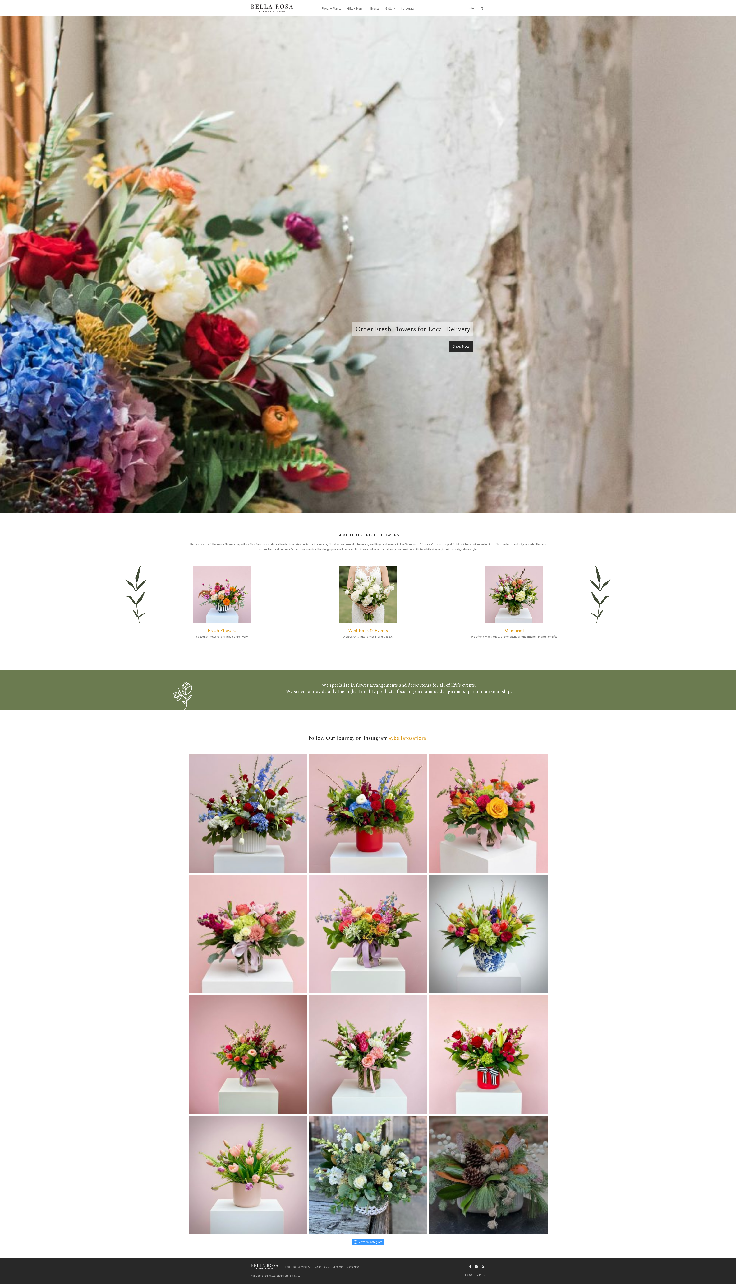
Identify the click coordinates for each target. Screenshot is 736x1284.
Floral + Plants (331, 8)
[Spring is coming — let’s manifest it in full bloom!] (488, 934)
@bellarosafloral (408, 738)
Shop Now (461, 346)
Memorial (514, 630)
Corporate (408, 8)
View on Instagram (370, 1242)
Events (374, 8)
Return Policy (321, 1266)
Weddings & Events (368, 630)
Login (470, 8)
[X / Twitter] (483, 1266)
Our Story (337, 1266)
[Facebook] (470, 1266)
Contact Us (353, 1266)
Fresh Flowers (222, 630)
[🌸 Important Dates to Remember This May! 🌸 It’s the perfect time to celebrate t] (248, 934)
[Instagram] (476, 1266)
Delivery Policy (301, 1266)
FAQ (287, 1266)
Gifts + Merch (355, 8)
